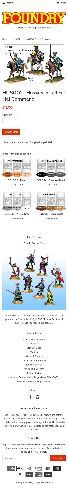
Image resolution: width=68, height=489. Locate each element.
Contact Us (34, 343)
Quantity (7, 115)
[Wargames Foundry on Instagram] (37, 397)
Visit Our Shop (34, 347)
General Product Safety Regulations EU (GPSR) (34, 377)
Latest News (34, 237)
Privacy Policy (34, 373)
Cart (63, 2)
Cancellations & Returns (34, 360)
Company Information (34, 339)
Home (5, 39)
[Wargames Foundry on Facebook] (30, 397)
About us (34, 351)
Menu (9, 2)
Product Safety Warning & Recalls (34, 381)
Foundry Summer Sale (34, 243)
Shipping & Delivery (34, 368)
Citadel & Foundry (34, 356)
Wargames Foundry (43, 482)
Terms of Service (34, 364)
